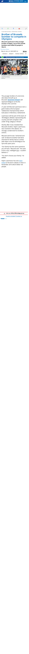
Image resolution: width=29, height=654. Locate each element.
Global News (15, 31)
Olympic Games (19, 53)
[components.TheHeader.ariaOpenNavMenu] (5, 1)
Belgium (11, 53)
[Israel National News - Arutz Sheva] (16, 1)
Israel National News (6, 31)
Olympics (4, 53)
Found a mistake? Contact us (14, 216)
